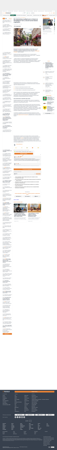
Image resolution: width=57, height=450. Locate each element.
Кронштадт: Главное (35, 407)
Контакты (4, 396)
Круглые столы (34, 408)
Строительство (26, 403)
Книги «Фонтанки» (34, 403)
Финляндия (26, 408)
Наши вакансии (5, 403)
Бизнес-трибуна (17, 399)
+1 (37, 167)
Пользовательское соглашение (47, 436)
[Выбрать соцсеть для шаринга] (40, 26)
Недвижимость (17, 411)
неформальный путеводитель (23, 114)
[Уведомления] (52, 13)
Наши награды (45, 445)
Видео (15, 400)
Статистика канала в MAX (6, 404)
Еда (15, 408)
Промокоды (48, 95)
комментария (18, 26)
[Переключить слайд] (54, 22)
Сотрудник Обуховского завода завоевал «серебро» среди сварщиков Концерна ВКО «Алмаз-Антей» (20, 215)
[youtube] (22, 417)
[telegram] (17, 417)
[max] (15, 417)
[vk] (20, 417)
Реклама (4, 399)
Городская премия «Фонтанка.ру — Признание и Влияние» (40, 399)
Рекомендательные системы (46, 441)
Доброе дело (16, 407)
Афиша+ (16, 396)
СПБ (6, 18)
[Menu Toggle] (3, 13)
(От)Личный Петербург (35, 400)
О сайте (4, 395)
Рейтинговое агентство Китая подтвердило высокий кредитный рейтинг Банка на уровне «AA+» (47, 28)
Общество (25, 396)
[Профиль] (54, 13)
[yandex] (24, 417)
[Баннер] (13, 15)
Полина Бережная (19, 144)
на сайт (22, 137)
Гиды (15, 404)
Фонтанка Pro (34, 395)
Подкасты (25, 399)
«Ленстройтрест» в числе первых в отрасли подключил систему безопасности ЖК (33, 215)
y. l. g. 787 (17, 156)
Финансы (25, 407)
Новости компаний (18, 202)
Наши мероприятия (5, 400)
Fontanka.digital (34, 404)
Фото (25, 411)
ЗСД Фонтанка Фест (35, 396)
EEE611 (17, 163)
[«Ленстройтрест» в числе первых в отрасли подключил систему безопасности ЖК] (34, 208)
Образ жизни (26, 395)
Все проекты (33, 411)
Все (3, 18)
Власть (16, 403)
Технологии (26, 404)
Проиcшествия (26, 400)
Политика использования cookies (47, 440)
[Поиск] (50, 13)
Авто (15, 395)
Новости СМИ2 (16, 199)
